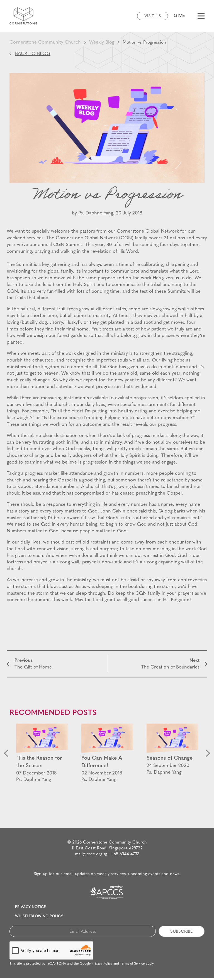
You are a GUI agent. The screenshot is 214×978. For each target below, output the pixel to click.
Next (208, 753)
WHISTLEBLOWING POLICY (39, 916)
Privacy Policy (102, 963)
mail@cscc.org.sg (91, 854)
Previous (6, 753)
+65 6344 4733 (125, 854)
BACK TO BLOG (32, 53)
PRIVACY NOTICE (30, 907)
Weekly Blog (101, 42)
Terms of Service (132, 963)
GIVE (179, 15)
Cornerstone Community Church (45, 42)
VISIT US (152, 16)
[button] (12, 636)
